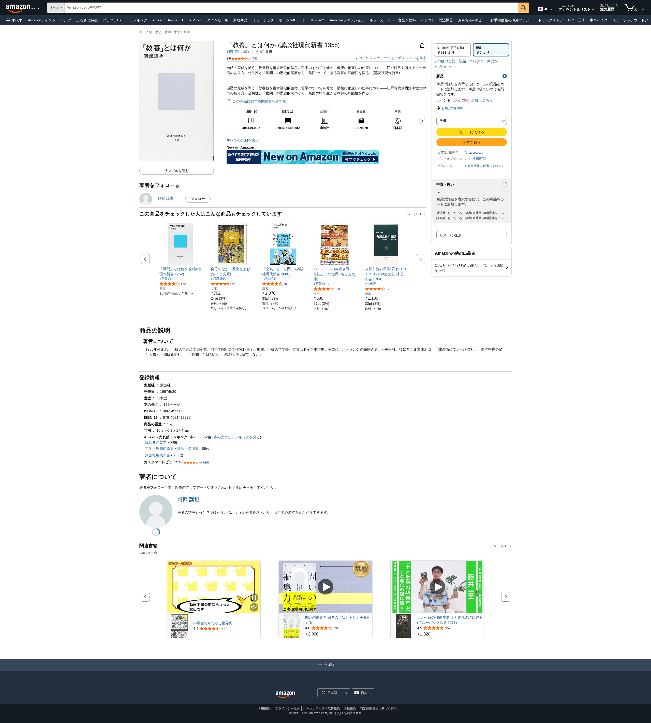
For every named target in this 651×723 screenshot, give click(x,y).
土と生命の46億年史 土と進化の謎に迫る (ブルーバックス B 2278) (450, 620)
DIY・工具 (576, 20)
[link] (180, 271)
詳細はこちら (482, 100)
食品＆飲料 (407, 20)
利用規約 (265, 708)
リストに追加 (450, 235)
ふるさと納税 (87, 20)
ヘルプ (66, 20)
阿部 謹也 (234, 52)
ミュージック (263, 20)
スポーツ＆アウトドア (630, 20)
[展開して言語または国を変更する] (551, 9)
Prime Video (192, 20)
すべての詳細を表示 (243, 140)
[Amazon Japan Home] (285, 695)
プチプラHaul (113, 20)
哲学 (187, 32)
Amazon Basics (164, 20)
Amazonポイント (41, 20)
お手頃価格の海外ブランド (511, 20)
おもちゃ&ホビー (471, 20)
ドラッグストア (550, 20)
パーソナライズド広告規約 (321, 708)
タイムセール (217, 20)
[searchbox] (291, 7)
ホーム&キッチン (292, 20)
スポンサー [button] (146, 552)
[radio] (452, 50)
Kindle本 (318, 20)
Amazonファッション (347, 20)
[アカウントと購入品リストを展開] (593, 9)
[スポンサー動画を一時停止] (254, 598)
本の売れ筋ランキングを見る (237, 437)
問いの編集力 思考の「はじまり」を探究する (337, 620)
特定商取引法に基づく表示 (378, 708)
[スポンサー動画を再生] (325, 587)
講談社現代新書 (157, 455)
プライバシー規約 (287, 708)
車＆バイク (599, 20)
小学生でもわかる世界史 (212, 623)
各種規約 (350, 708)
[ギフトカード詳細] (393, 20)
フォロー (198, 199)
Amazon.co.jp (474, 152)
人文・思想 (153, 32)
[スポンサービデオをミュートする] (254, 607)
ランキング (138, 20)
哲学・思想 (172, 32)
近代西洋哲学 (156, 442)
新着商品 (240, 20)
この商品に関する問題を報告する (259, 101)
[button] (14, 20)
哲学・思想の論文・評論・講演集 (172, 448)
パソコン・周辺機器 (437, 20)
